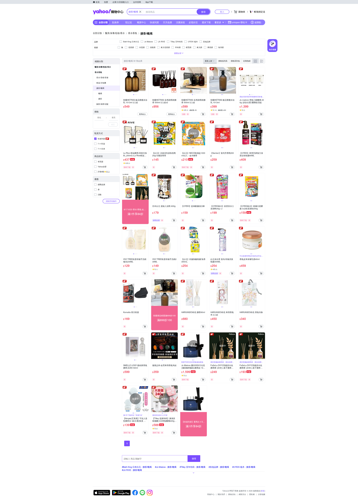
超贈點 (258, 22)
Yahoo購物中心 (108, 11)
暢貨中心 (141, 22)
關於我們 (221, 494)
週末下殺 (206, 22)
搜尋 (194, 458)
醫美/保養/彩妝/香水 (103, 67)
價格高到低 (235, 60)
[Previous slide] (124, 80)
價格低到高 (222, 60)
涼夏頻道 (180, 22)
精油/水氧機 (101, 82)
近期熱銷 (246, 60)
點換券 (115, 22)
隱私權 (252, 494)
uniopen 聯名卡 (239, 22)
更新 (263, 490)
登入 (222, 11)
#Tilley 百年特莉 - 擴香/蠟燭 (192, 466)
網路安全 (242, 494)
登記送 (128, 22)
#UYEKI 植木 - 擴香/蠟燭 (243, 466)
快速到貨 (154, 22)
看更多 (218, 22)
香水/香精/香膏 (102, 77)
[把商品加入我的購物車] (203, 114)
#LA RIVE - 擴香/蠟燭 (132, 469)
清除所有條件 (111, 201)
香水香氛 (98, 72)
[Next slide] (147, 80)
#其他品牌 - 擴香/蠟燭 (219, 466)
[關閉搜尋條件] (140, 11)
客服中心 (211, 494)
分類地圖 (261, 494)
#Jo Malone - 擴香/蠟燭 (165, 466)
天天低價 (167, 22)
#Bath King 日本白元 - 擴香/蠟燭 (137, 466)
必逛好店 (193, 22)
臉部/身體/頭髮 (102, 104)
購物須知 (231, 494)
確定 (113, 124)
